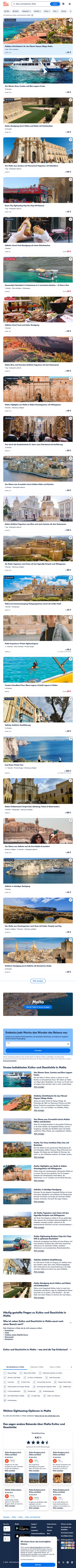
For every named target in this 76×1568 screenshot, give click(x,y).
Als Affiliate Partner (67, 1536)
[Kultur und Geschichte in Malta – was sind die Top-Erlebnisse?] (70, 1349)
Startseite (6, 1517)
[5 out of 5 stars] (14, 1457)
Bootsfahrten (9, 1330)
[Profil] (69, 4)
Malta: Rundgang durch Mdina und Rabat (13, 1453)
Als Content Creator (67, 1533)
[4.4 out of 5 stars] (38, 1442)
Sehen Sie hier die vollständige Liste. (47, 1416)
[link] (38, 36)
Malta (14, 1517)
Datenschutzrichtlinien (10, 1061)
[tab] (15, 1367)
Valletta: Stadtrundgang (13, 1490)
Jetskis (7, 1333)
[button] (38, 36)
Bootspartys (9, 1339)
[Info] (32, 15)
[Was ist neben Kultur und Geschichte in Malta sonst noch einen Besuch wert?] (70, 1322)
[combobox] (30, 4)
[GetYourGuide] (6, 4)
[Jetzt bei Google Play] (22, 1528)
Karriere (49, 1530)
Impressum (34, 1530)
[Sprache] (63, 3)
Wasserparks (9, 1337)
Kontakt (33, 1527)
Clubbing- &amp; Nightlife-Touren (16, 1335)
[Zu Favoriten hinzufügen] (70, 20)
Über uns (50, 1527)
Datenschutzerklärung (38, 1533)
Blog (48, 1533)
